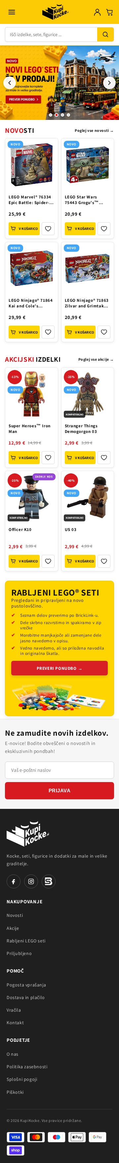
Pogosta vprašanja (26, 985)
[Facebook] (13, 881)
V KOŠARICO (28, 228)
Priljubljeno (19, 953)
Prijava (60, 790)
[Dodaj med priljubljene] (48, 228)
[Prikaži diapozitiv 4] (68, 115)
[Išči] (105, 34)
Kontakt (15, 1023)
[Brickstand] (49, 881)
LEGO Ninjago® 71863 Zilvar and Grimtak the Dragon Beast (87, 304)
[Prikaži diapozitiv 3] (62, 115)
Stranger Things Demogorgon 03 (81, 428)
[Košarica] (109, 12)
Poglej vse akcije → (96, 359)
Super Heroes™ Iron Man (30, 428)
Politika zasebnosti (27, 1067)
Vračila (14, 1010)
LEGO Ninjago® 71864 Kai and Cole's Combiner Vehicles (31, 304)
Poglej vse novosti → (94, 130)
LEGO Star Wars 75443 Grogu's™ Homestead (82, 200)
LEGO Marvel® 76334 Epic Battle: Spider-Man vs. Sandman (30, 200)
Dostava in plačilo (26, 997)
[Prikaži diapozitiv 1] (50, 115)
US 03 (71, 529)
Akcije (13, 928)
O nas (13, 1054)
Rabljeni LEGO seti (26, 941)
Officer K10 (20, 529)
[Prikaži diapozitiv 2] (57, 115)
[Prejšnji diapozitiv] (9, 83)
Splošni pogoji (22, 1079)
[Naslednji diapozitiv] (109, 83)
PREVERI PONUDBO (60, 668)
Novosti (15, 915)
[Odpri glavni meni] (11, 12)
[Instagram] (31, 881)
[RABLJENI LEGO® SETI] (59, 699)
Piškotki (15, 1092)
